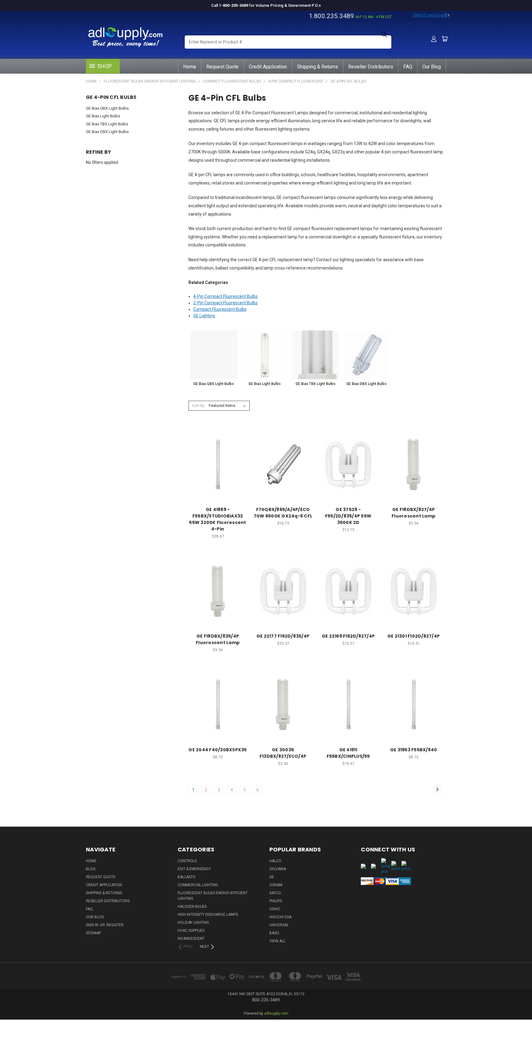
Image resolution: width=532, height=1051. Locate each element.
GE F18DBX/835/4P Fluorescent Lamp (218, 639)
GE (271, 877)
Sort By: (198, 405)
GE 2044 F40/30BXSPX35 (217, 750)
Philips (275, 901)
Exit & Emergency (194, 869)
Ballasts (186, 877)
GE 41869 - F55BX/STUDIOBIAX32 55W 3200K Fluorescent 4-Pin (217, 519)
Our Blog (431, 67)
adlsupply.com (276, 1013)
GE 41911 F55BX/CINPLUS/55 (348, 753)
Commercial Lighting (198, 885)
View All (277, 941)
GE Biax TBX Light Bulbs (107, 124)
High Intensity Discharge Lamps (208, 914)
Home (189, 67)
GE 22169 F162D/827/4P (348, 636)
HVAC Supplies (191, 930)
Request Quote (222, 67)
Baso (274, 933)
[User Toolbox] (434, 39)
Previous (515, 1027)
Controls (187, 861)
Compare (216, 463)
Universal (279, 925)
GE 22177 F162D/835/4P (282, 636)
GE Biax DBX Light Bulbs (107, 131)
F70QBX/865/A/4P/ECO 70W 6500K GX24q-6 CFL (283, 512)
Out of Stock (348, 475)
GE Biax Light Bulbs (103, 116)
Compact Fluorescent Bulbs (220, 309)
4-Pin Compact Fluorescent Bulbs (225, 296)
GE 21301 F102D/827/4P (413, 636)
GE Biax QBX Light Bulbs (107, 108)
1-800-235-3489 (233, 5)
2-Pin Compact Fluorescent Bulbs (225, 302)
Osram (275, 885)
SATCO (275, 893)
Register (115, 925)
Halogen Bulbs (192, 906)
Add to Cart (218, 475)
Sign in (92, 925)
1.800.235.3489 (331, 16)
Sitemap (93, 933)
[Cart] (444, 39)
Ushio (274, 909)
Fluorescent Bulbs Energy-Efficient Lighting (213, 896)
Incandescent (191, 938)
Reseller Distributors (370, 67)
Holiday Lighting (193, 922)
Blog (90, 869)
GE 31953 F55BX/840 (413, 750)
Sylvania (277, 869)
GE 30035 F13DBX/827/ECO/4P (283, 753)
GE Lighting (204, 315)
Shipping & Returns (317, 67)
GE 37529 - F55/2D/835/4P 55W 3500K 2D (348, 516)
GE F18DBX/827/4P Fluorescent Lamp (413, 512)
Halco (275, 861)
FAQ (407, 67)
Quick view (218, 451)
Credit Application (268, 67)
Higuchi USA (280, 917)
